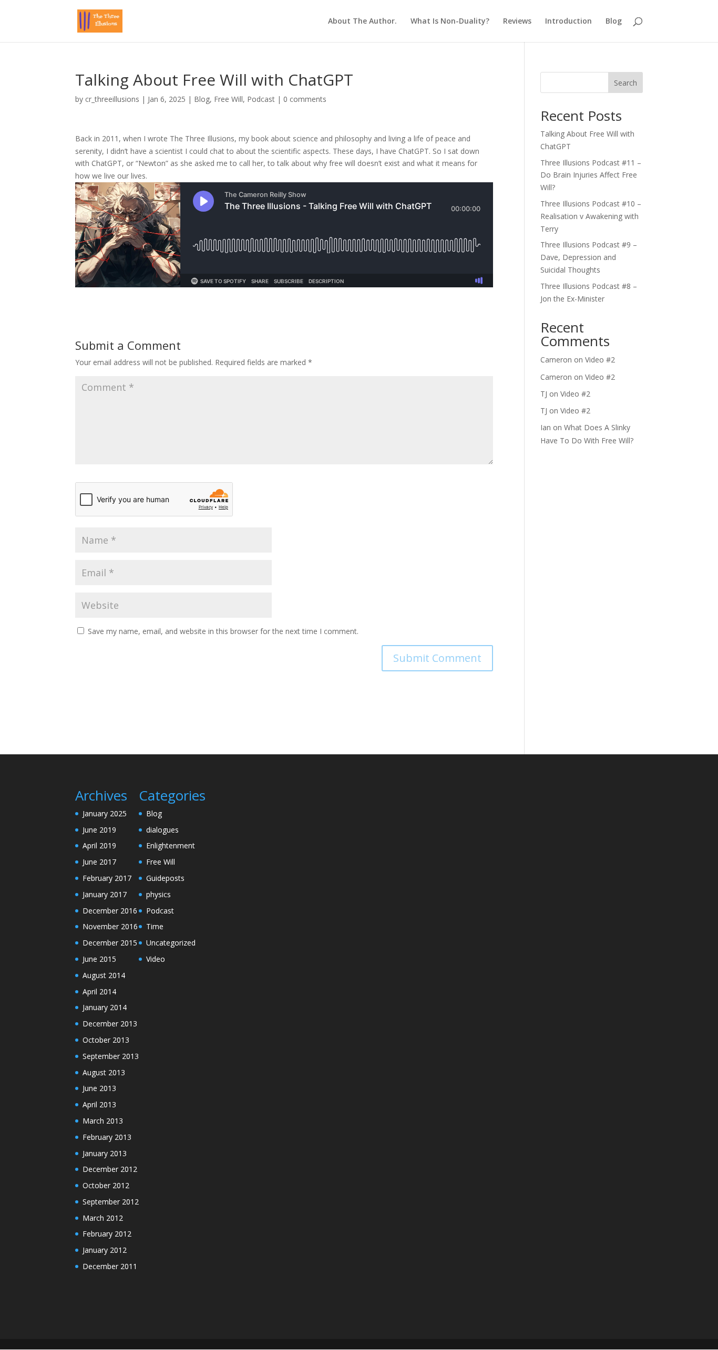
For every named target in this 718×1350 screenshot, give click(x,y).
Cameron (556, 360)
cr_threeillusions (112, 99)
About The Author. (362, 21)
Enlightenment (170, 845)
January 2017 (105, 894)
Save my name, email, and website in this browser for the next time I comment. (223, 631)
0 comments (304, 99)
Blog (614, 21)
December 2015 (110, 943)
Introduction (568, 21)
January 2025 (105, 813)
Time (154, 926)
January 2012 (105, 1250)
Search (625, 83)
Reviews (517, 21)
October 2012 (106, 1185)
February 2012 (107, 1234)
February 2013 (107, 1137)
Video (155, 959)
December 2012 (110, 1169)
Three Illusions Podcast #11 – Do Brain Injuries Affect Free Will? (590, 175)
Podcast (261, 99)
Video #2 (600, 360)
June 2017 (99, 862)
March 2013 (103, 1121)
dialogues (162, 830)
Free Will (228, 99)
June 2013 (99, 1088)
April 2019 (99, 845)
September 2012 (111, 1202)
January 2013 (105, 1153)
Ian (545, 427)
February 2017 (107, 878)
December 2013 (110, 1024)
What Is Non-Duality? (450, 21)
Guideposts (165, 878)
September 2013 (111, 1056)
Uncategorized (171, 943)
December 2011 (110, 1266)
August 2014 (104, 975)
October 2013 (106, 1040)
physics (158, 894)
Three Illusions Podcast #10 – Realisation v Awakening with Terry (590, 216)
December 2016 (110, 911)
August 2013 (104, 1072)
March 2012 (103, 1218)
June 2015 (99, 959)
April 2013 (99, 1104)
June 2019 (99, 830)
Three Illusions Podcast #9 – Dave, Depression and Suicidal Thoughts (588, 257)
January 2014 (105, 1007)
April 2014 (99, 991)
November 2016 (110, 926)
